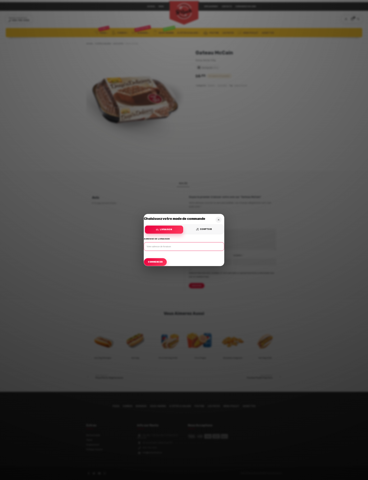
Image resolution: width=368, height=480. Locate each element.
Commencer (155, 262)
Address (184, 245)
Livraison (166, 229)
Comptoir (206, 229)
